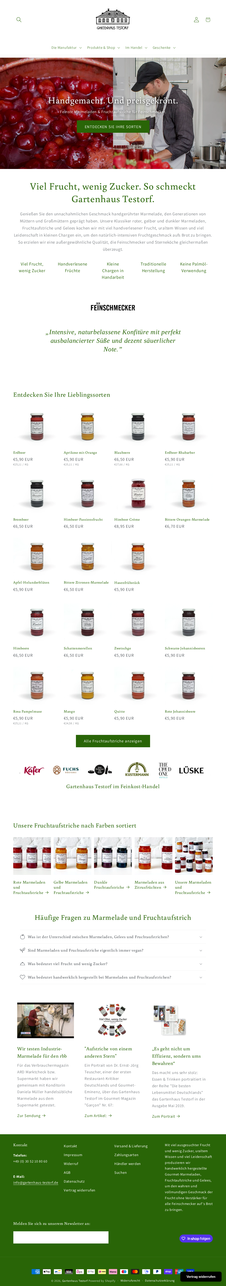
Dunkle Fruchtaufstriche (109, 885)
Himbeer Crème (127, 519)
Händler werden (127, 1163)
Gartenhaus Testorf (75, 1281)
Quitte (119, 711)
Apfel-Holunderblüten (31, 582)
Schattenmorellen (78, 648)
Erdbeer (19, 452)
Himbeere (21, 648)
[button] (19, 20)
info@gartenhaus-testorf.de (35, 1182)
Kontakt (70, 1146)
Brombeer (21, 519)
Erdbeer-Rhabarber (180, 452)
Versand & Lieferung (131, 1146)
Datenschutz (74, 1181)
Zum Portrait (163, 1116)
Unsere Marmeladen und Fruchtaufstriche (193, 887)
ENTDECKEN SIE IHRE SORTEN (113, 126)
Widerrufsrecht (130, 1280)
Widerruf (71, 1163)
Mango (69, 711)
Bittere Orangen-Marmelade (187, 519)
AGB (67, 1172)
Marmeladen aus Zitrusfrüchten (149, 885)
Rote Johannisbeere (180, 711)
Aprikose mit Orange (80, 452)
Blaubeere (122, 452)
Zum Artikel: (96, 1115)
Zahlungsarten (126, 1154)
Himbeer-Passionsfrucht (83, 519)
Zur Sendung (29, 1115)
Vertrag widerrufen (79, 1190)
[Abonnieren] (102, 1237)
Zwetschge (122, 648)
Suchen (120, 1172)
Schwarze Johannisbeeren (185, 648)
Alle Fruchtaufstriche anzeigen (113, 741)
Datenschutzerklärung (160, 1280)
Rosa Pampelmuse (27, 711)
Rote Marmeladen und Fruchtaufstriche (29, 887)
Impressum (73, 1154)
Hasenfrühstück (127, 582)
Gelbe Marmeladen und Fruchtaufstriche (71, 887)
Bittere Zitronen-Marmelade (86, 582)
